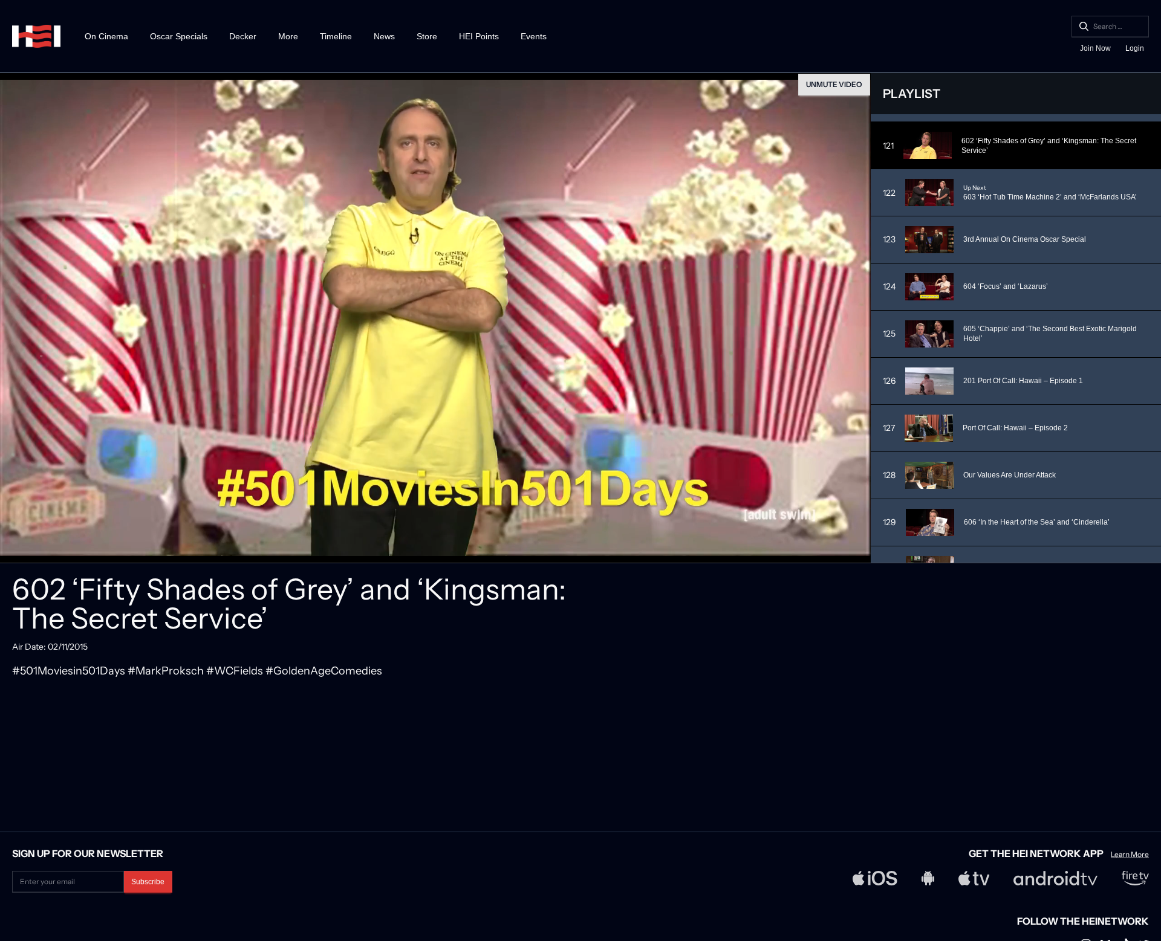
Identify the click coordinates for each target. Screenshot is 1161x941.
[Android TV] (1055, 878)
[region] (435, 318)
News (384, 36)
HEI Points (479, 36)
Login (1134, 48)
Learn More (1130, 854)
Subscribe (147, 882)
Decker (242, 36)
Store (427, 36)
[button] (12, 549)
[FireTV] (1135, 878)
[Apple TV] (974, 878)
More (288, 36)
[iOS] (875, 878)
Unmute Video (834, 84)
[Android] (928, 878)
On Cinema (106, 36)
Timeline (336, 36)
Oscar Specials (178, 36)
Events (534, 36)
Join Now (1095, 48)
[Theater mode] (833, 549)
